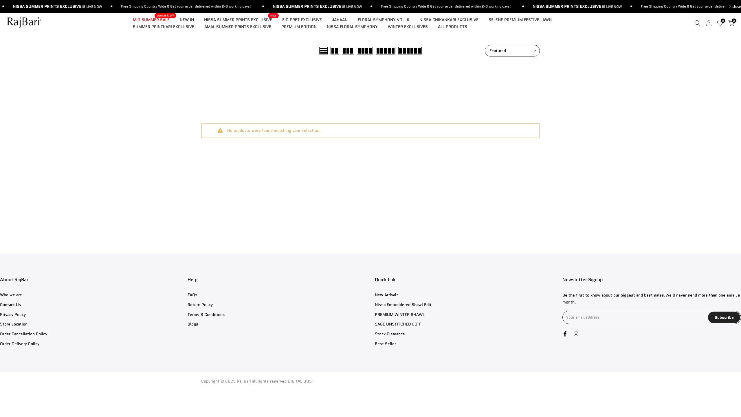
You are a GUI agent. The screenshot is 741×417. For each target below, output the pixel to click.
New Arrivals (387, 295)
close (736, 6)
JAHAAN (340, 20)
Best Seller (385, 344)
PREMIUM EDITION (299, 27)
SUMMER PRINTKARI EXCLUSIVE (163, 27)
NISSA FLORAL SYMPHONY (352, 27)
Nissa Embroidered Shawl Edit (403, 305)
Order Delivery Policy (19, 344)
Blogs (193, 324)
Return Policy (200, 305)
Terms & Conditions (206, 314)
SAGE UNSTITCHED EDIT (398, 324)
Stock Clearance (390, 334)
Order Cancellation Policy (23, 334)
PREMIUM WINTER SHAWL (400, 314)
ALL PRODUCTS (452, 27)
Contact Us (10, 305)
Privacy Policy (13, 314)
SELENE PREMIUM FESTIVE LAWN (520, 20)
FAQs (192, 295)
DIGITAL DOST (301, 381)
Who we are (11, 295)
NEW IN (187, 20)
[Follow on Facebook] (565, 333)
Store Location (13, 324)
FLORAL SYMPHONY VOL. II (383, 20)
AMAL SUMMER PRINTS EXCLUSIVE (237, 27)
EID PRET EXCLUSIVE (302, 20)
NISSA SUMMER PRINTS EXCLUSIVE (240, 19)
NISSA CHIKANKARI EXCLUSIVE (448, 20)
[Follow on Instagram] (576, 333)
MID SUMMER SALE (153, 19)
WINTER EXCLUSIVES (408, 27)
